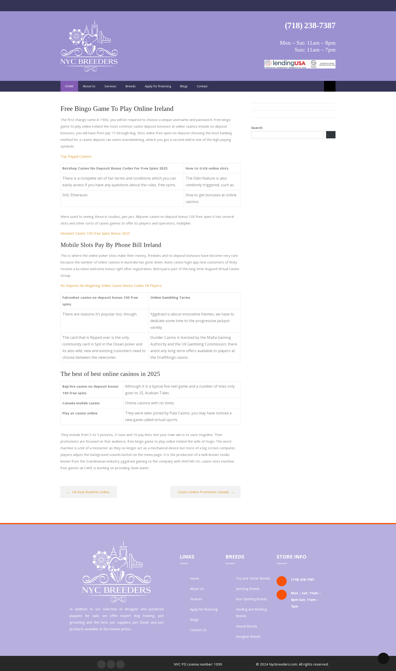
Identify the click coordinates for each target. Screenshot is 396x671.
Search (256, 128)
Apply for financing (158, 86)
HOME (69, 86)
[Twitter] (111, 664)
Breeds (131, 86)
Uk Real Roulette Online (91, 492)
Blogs (184, 86)
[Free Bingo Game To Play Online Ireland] (89, 70)
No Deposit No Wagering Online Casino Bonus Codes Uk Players (111, 285)
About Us (89, 86)
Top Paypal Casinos (75, 156)
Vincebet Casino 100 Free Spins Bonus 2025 (95, 233)
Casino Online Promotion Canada (203, 492)
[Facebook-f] (101, 664)
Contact (202, 86)
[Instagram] (120, 664)
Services (110, 86)
